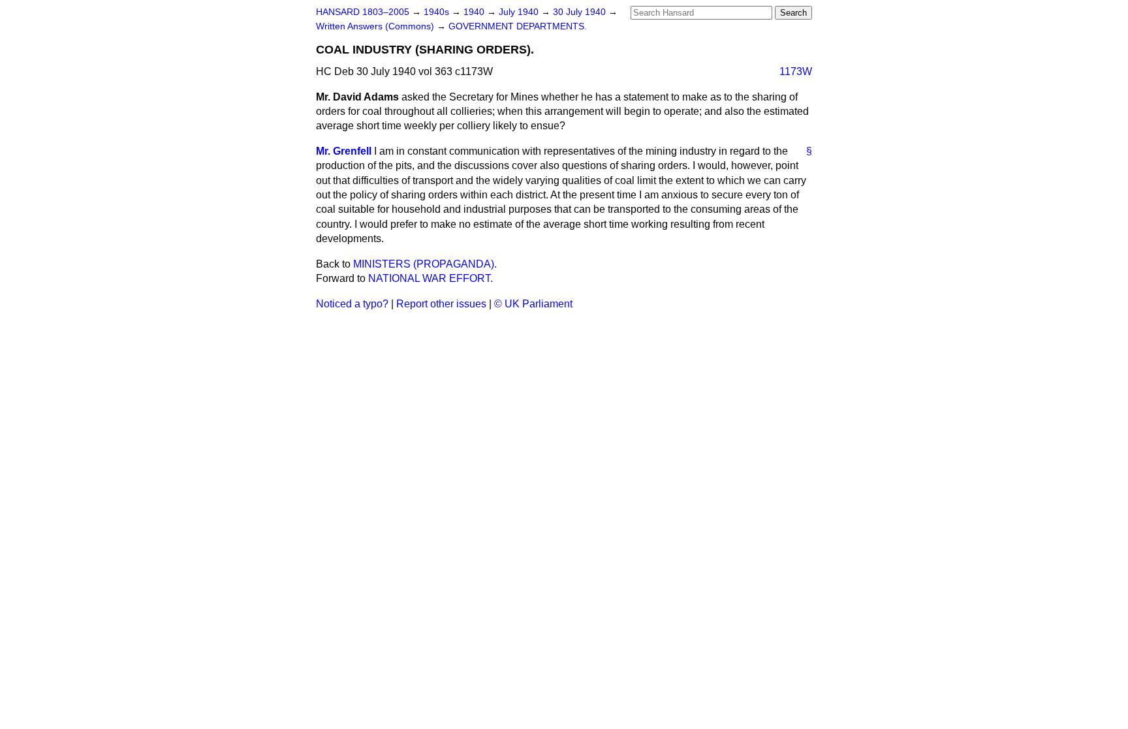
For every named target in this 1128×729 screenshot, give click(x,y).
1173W (795, 71)
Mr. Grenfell (343, 151)
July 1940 (520, 12)
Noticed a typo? (352, 303)
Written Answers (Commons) (376, 26)
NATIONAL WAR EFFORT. (430, 278)
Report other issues (441, 303)
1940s (438, 12)
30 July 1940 (580, 12)
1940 (475, 12)
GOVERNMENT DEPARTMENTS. (517, 26)
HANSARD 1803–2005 (362, 12)
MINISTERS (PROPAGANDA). (425, 264)
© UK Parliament (533, 303)
